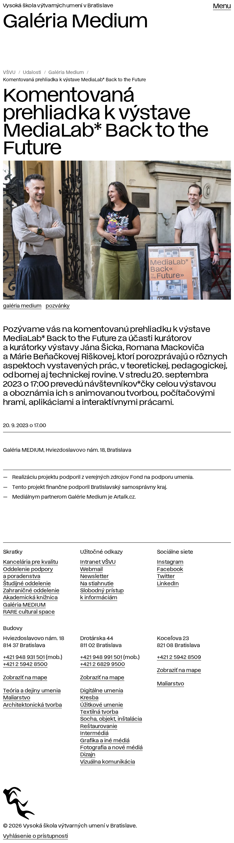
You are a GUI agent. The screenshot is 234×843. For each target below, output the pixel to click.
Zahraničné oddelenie (31, 590)
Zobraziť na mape (25, 677)
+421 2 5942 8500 (25, 664)
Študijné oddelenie (27, 583)
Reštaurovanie (98, 726)
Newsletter (94, 576)
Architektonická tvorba (32, 705)
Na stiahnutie (97, 583)
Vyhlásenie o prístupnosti (35, 836)
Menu (222, 6)
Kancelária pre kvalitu (30, 562)
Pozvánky (58, 306)
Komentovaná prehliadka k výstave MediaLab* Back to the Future (74, 80)
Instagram (170, 562)
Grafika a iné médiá (104, 740)
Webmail (91, 569)
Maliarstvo (16, 697)
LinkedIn (168, 583)
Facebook (170, 569)
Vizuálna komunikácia (107, 762)
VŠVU (9, 73)
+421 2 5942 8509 (179, 657)
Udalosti (32, 73)
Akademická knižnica (30, 597)
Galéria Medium (66, 73)
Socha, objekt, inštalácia (111, 719)
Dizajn (87, 754)
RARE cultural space (29, 612)
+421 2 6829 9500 (102, 664)
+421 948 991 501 (101, 657)
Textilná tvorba (99, 712)
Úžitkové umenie (101, 705)
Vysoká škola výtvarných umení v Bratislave (58, 5)
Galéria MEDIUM (24, 605)
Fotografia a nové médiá (111, 747)
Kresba (89, 697)
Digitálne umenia (101, 690)
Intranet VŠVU (98, 562)
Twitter (166, 576)
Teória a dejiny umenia (32, 690)
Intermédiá (94, 733)
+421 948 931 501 (24, 657)
